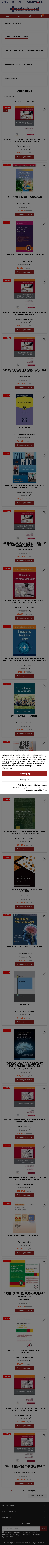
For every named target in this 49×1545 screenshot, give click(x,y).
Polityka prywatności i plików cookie (32, 785)
